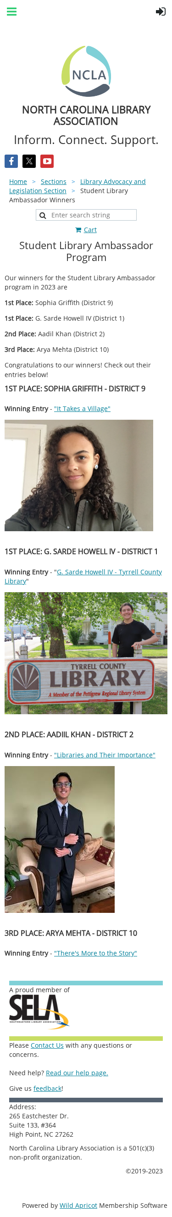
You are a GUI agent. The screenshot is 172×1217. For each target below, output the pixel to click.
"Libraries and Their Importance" (104, 754)
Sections (54, 181)
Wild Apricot (78, 1205)
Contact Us (47, 1045)
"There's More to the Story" (95, 953)
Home (18, 181)
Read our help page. (77, 1072)
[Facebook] (11, 161)
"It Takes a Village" (82, 408)
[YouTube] (47, 161)
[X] (29, 161)
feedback (47, 1088)
